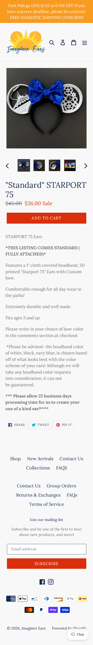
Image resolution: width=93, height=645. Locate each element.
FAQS (61, 468)
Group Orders (61, 486)
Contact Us (71, 458)
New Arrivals (40, 458)
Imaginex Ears (34, 628)
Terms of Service (46, 504)
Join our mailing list (46, 519)
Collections (38, 468)
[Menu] (84, 42)
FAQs (72, 495)
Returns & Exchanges (38, 495)
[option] (23, 165)
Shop (15, 458)
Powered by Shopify (69, 628)
